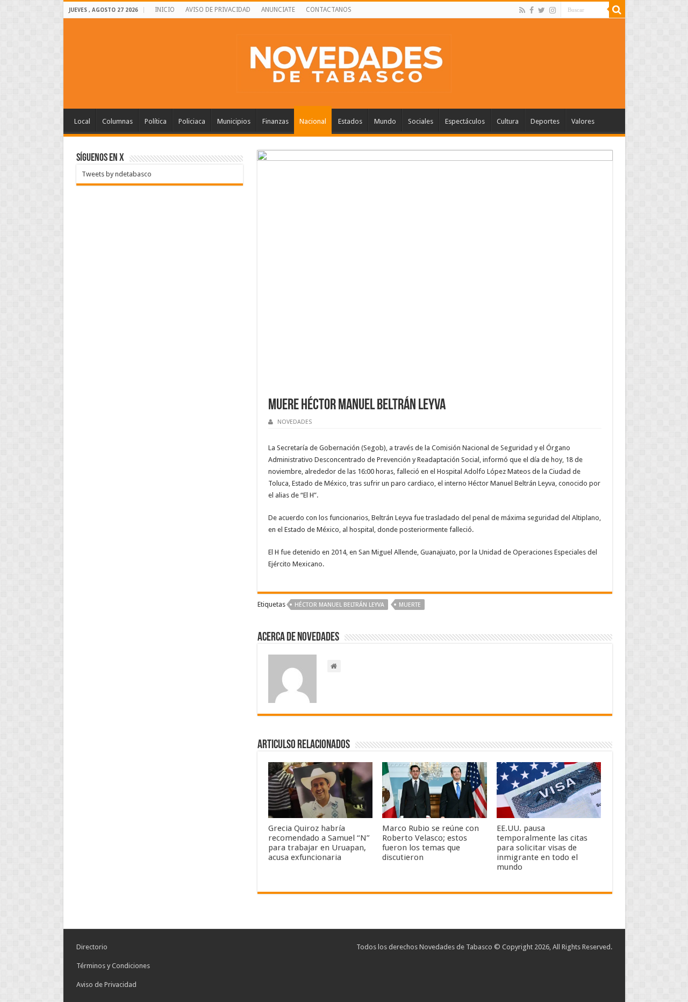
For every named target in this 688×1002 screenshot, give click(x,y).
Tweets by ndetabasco (117, 174)
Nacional (312, 121)
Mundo (385, 121)
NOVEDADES (294, 421)
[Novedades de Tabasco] (344, 61)
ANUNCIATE (278, 9)
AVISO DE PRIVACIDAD (217, 9)
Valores (582, 121)
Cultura (508, 121)
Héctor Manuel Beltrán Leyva (339, 604)
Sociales (420, 121)
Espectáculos (465, 121)
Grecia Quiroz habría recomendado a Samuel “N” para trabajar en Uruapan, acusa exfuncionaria (319, 842)
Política (156, 121)
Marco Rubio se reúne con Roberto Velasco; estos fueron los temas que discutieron (430, 842)
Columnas (117, 121)
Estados (350, 121)
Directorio (92, 947)
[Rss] (522, 10)
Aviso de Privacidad (106, 984)
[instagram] (552, 10)
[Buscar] (617, 10)
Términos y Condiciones (113, 966)
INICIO (165, 9)
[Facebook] (531, 10)
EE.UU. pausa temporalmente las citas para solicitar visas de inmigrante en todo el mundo (542, 847)
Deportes (545, 121)
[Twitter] (541, 10)
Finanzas (275, 121)
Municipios (233, 121)
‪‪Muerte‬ (410, 604)
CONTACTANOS (329, 9)
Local (82, 121)
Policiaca (191, 121)
